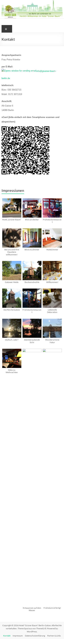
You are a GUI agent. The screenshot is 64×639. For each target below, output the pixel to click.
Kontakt (6, 635)
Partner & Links (54, 635)
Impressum (18, 635)
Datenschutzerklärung (35, 635)
